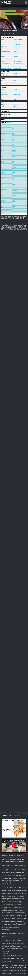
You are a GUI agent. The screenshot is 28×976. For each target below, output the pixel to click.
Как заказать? (11, 10)
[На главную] (6, 2)
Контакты (4, 16)
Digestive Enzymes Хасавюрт (11, 33)
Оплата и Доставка (6, 13)
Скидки (15, 13)
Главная (4, 10)
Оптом (21, 13)
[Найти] (26, 6)
